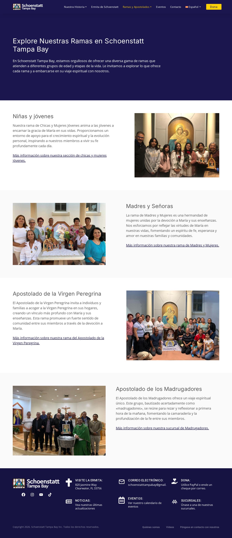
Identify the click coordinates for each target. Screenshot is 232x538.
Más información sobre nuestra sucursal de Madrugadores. (162, 428)
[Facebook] (23, 494)
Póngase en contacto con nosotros (199, 527)
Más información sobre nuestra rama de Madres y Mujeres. (172, 245)
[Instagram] (32, 494)
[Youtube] (41, 494)
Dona (213, 7)
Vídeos (170, 527)
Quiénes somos (151, 527)
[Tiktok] (50, 494)
